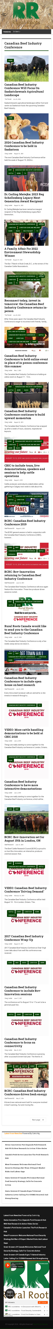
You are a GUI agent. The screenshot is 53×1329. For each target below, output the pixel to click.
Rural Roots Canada (40, 1324)
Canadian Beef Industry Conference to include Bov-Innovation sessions (22, 990)
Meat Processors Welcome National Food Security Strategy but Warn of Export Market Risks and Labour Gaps (25, 1168)
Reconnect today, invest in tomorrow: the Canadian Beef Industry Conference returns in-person (25, 306)
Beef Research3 (9, 528)
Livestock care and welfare (29, 227)
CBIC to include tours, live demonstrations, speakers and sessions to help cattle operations (24, 471)
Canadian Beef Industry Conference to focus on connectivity (20, 1042)
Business (18, 863)
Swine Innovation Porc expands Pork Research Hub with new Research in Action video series (26, 1146)
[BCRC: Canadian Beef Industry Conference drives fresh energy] (26, 1075)
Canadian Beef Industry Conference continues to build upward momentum (24, 414)
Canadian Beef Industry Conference (28, 170)
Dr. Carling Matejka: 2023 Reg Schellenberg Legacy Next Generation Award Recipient (24, 197)
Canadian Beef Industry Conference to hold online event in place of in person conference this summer (26, 361)
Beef (10, 170)
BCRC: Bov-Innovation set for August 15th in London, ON (24, 838)
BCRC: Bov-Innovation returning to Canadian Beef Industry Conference (22, 575)
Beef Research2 (9, 689)
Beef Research (9, 845)
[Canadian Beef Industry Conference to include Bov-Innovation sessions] (26, 971)
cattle (11, 173)
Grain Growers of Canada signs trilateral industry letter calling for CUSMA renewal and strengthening (26, 1194)
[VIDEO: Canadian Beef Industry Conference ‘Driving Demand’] (26, 872)
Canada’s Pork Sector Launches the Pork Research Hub (27, 1156)
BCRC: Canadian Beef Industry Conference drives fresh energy (25, 1092)
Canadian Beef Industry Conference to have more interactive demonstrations (23, 785)
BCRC (10, 496)
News (10, 60)
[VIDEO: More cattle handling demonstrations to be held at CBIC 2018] (26, 714)
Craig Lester (8, 154)
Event (11, 338)
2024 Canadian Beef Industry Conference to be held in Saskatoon (24, 146)
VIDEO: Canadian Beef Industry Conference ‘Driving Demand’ (25, 889)
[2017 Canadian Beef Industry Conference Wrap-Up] (26, 920)
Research (12, 554)
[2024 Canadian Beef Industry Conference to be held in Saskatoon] (26, 126)
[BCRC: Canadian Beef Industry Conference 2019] (26, 505)
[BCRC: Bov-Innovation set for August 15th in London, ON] (26, 819)
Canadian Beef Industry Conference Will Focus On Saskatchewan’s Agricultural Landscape (24, 90)
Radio (18, 231)
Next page (38, 1120)
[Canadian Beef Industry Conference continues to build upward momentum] (26, 395)
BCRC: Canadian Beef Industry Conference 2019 (25, 522)
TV (25, 173)
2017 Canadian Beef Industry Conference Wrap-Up (24, 938)
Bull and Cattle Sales (17, 331)
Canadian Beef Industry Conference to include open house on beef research (23, 681)
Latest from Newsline (13, 1133)
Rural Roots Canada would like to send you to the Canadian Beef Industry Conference (25, 629)
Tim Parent (8, 99)
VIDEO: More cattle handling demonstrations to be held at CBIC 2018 (23, 733)
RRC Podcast (28, 231)
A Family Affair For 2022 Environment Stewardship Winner (22, 252)
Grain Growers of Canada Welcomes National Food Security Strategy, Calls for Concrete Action (24, 1181)
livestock (12, 227)
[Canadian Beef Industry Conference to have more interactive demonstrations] (26, 766)
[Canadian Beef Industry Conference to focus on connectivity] (26, 1023)
